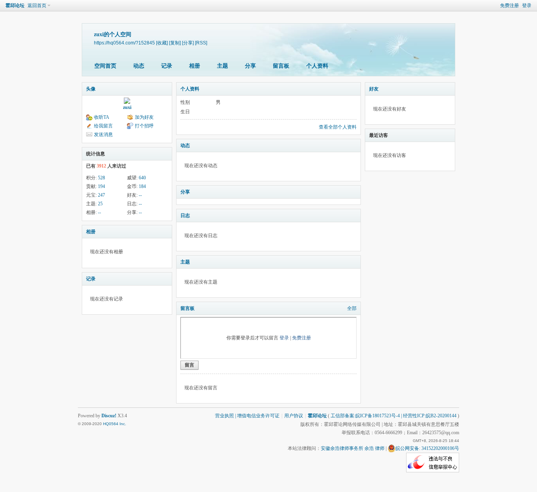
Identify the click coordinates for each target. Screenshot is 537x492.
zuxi (127, 107)
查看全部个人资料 (338, 127)
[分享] (188, 42)
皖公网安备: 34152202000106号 (427, 448)
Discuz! (108, 415)
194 (101, 186)
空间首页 (105, 66)
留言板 (281, 66)
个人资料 (317, 66)
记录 (166, 66)
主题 (222, 66)
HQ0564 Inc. (114, 424)
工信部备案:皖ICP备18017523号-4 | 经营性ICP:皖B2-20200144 (393, 415)
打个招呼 (144, 126)
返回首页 (37, 5)
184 (142, 186)
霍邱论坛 (15, 5)
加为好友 (144, 117)
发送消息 (103, 134)
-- (140, 195)
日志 (185, 215)
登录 (526, 5)
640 (142, 178)
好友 (374, 89)
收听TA (101, 117)
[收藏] (162, 42)
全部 (352, 308)
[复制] (175, 42)
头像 (91, 89)
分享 (250, 66)
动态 (138, 66)
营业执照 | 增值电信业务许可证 (247, 415)
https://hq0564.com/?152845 (124, 42)
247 (101, 195)
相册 (194, 66)
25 (100, 203)
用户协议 (293, 415)
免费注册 (509, 5)
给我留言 (103, 126)
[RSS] (201, 42)
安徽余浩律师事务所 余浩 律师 (352, 448)
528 (101, 178)
